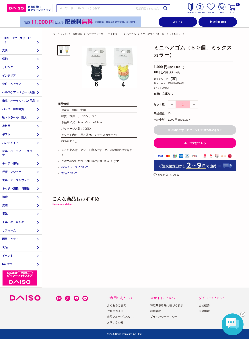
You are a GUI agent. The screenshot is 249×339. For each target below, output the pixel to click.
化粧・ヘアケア (11, 83)
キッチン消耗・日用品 (16, 188)
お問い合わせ (115, 322)
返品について (69, 173)
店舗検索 (204, 311)
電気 (5, 213)
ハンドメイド (10, 142)
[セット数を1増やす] (194, 104)
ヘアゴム (131, 34)
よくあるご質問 (116, 305)
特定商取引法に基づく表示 (166, 305)
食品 (5, 247)
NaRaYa (7, 263)
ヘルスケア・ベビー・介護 (18, 92)
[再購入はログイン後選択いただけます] (221, 8)
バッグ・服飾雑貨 (13, 109)
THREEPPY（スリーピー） (16, 39)
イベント (7, 255)
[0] (232, 8)
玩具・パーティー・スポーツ (18, 152)
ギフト (6, 134)
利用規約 (155, 311)
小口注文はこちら (195, 143)
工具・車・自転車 (13, 222)
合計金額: (159, 119)
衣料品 (6, 125)
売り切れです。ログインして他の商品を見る (195, 130)
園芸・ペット (10, 238)
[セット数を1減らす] (172, 104)
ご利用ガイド (115, 311)
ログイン (177, 21)
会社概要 (204, 305)
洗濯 (5, 205)
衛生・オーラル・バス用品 (18, 100)
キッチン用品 (10, 163)
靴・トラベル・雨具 (14, 117)
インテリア (9, 75)
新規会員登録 (218, 21)
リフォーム (9, 230)
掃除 (5, 196)
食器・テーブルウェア (16, 180)
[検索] (165, 8)
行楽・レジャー (11, 171)
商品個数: (159, 113)
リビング (7, 67)
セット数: (160, 104)
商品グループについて (75, 167)
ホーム (56, 34)
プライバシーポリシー (164, 316)
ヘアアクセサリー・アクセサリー (104, 34)
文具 (5, 50)
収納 (5, 58)
